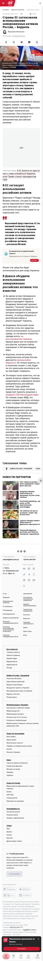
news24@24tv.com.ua (11, 560)
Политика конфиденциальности (10, 622)
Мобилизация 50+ (13, 711)
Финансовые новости (15, 743)
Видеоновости (12, 662)
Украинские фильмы (14, 766)
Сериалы (10, 775)
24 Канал (6, 10)
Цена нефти (11, 737)
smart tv (9, 895)
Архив (25, 627)
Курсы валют (11, 740)
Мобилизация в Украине (17, 705)
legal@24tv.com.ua (29, 930)
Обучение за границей (15, 801)
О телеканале (7, 606)
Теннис (9, 835)
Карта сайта (27, 631)
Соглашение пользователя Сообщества (28, 599)
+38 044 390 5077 (29, 560)
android (9, 889)
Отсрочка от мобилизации (16, 720)
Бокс (8, 829)
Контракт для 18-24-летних (17, 717)
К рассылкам (14, 874)
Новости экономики (15, 734)
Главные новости (13, 652)
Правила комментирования (29, 605)
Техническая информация (27, 610)
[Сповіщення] (40, 3)
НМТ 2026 (10, 795)
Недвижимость (13, 809)
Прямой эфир (12, 658)
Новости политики (18, 10)
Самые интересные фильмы (17, 763)
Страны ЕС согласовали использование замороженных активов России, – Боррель (33, 10)
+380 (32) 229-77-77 (16, 927)
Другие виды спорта (14, 841)
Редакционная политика (8, 602)
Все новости (12, 649)
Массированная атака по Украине (19, 691)
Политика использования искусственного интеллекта (8, 629)
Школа (9, 792)
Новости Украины (13, 655)
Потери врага (12, 697)
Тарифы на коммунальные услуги (19, 746)
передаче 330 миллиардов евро (22, 394)
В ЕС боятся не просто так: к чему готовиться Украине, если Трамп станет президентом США (21, 175)
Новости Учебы (13, 783)
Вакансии (26, 618)
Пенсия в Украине (13, 752)
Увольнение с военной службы (18, 708)
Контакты (26, 615)
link (24, 569)
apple (25, 889)
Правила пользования (11, 618)
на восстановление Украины (19, 337)
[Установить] (21, 944)
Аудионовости (12, 665)
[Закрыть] (38, 939)
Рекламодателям (9, 614)
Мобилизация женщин (15, 714)
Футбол (9, 832)
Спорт (9, 826)
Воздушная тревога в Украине (18, 688)
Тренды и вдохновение (15, 818)
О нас (5, 593)
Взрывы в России (13, 694)
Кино (9, 760)
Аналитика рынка (13, 812)
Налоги (9, 749)
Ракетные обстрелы (14, 678)
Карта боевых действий (15, 681)
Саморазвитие (12, 798)
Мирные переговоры (14, 685)
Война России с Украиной (18, 675)
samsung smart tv (25, 895)
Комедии (10, 772)
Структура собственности (28, 623)
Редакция (6, 597)
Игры (25, 635)
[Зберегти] (37, 42)
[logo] (10, 3)
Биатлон (10, 838)
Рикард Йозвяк (18, 36)
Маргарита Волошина (16, 32)
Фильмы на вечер (13, 769)
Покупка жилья (12, 815)
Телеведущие (7, 610)
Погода (9, 668)
